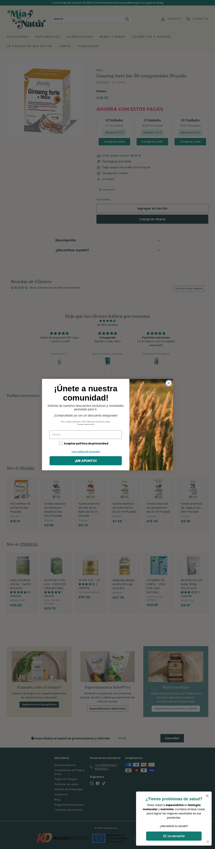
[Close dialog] (169, 383)
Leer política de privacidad (86, 451)
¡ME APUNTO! (86, 460)
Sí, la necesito (174, 836)
